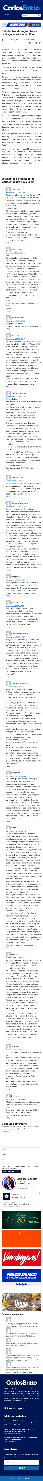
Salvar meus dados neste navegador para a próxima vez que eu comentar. (20, 1168)
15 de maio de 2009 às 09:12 (16, 958)
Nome (4, 1149)
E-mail (4, 1154)
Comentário (6, 1131)
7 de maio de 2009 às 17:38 (15, 507)
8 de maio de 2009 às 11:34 (15, 606)
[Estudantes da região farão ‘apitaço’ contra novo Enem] (33, 43)
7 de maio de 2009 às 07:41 (15, 339)
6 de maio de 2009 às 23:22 (15, 321)
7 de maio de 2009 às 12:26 (15, 397)
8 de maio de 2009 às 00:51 (15, 580)
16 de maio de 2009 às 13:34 (16, 1099)
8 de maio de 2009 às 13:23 (15, 637)
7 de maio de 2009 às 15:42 (15, 481)
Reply (8, 243)
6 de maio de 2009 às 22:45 (15, 193)
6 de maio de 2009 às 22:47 (15, 253)
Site (3, 1159)
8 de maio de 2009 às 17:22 (15, 687)
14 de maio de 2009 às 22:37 (16, 831)
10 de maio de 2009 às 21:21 (16, 776)
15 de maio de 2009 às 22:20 (16, 1050)
